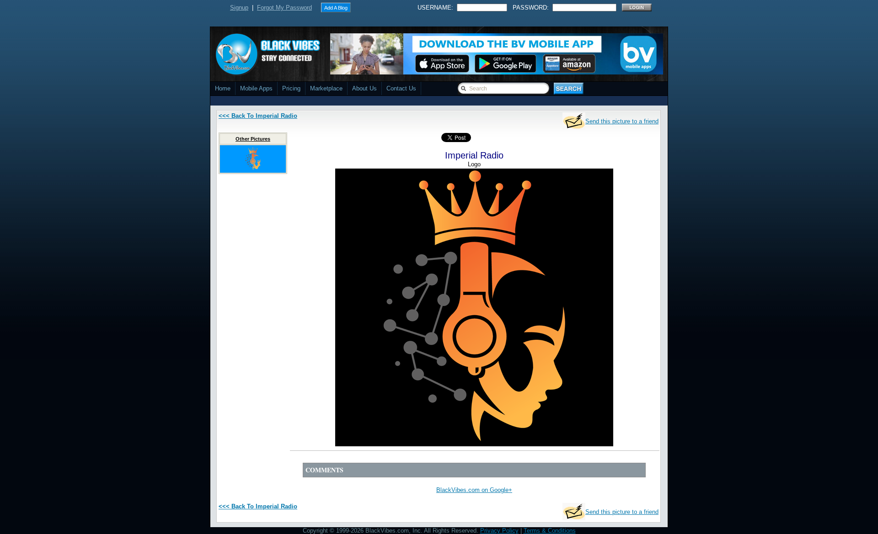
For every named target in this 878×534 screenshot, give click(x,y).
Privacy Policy (499, 530)
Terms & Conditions (550, 530)
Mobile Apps (256, 88)
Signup (239, 7)
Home (222, 88)
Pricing (291, 88)
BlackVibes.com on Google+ (474, 489)
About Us (364, 88)
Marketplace (326, 88)
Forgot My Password (284, 7)
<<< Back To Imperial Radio (258, 115)
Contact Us (401, 88)
